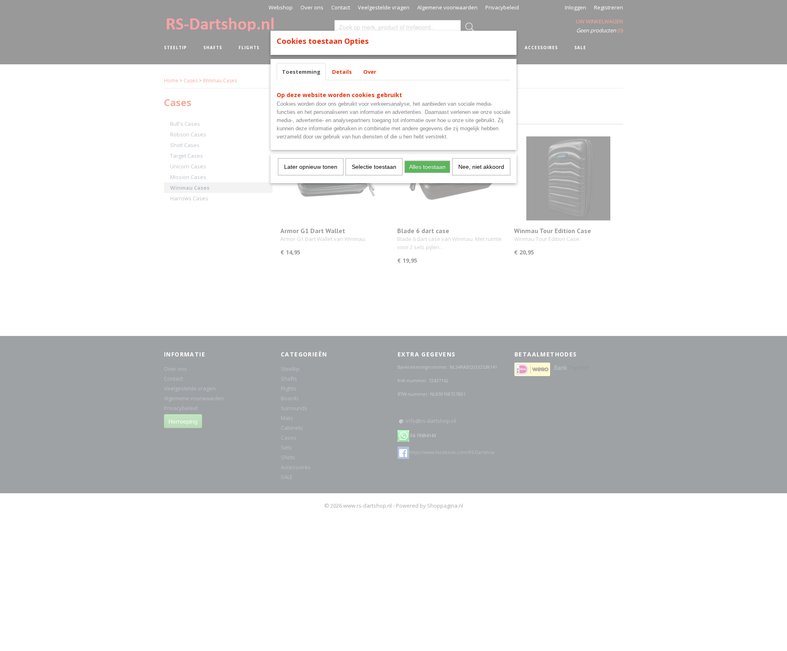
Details (342, 71)
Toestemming (301, 71)
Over (369, 71)
